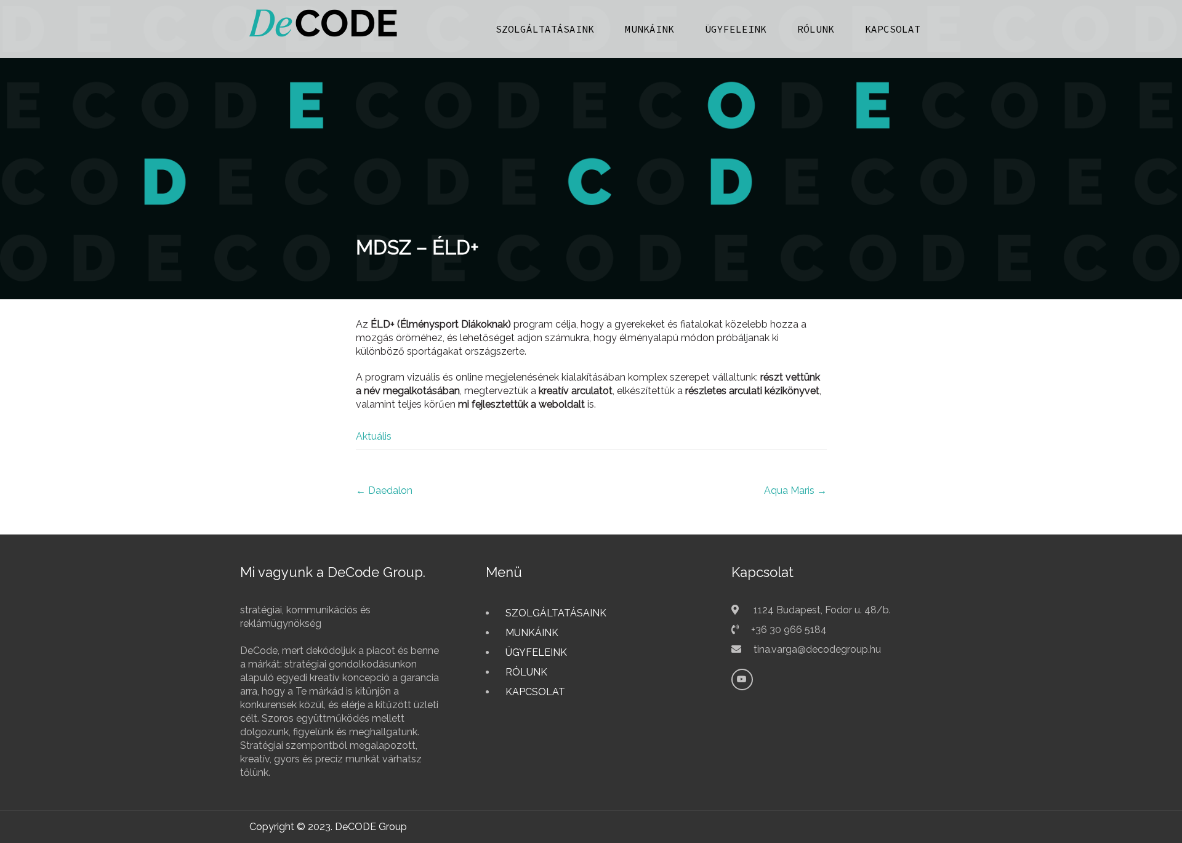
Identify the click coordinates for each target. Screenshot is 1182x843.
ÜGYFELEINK (735, 29)
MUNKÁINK (649, 29)
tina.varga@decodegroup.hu (817, 649)
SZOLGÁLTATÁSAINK (545, 29)
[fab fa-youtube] (742, 679)
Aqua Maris (795, 490)
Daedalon (384, 490)
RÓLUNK (815, 29)
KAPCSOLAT (892, 29)
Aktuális (374, 436)
